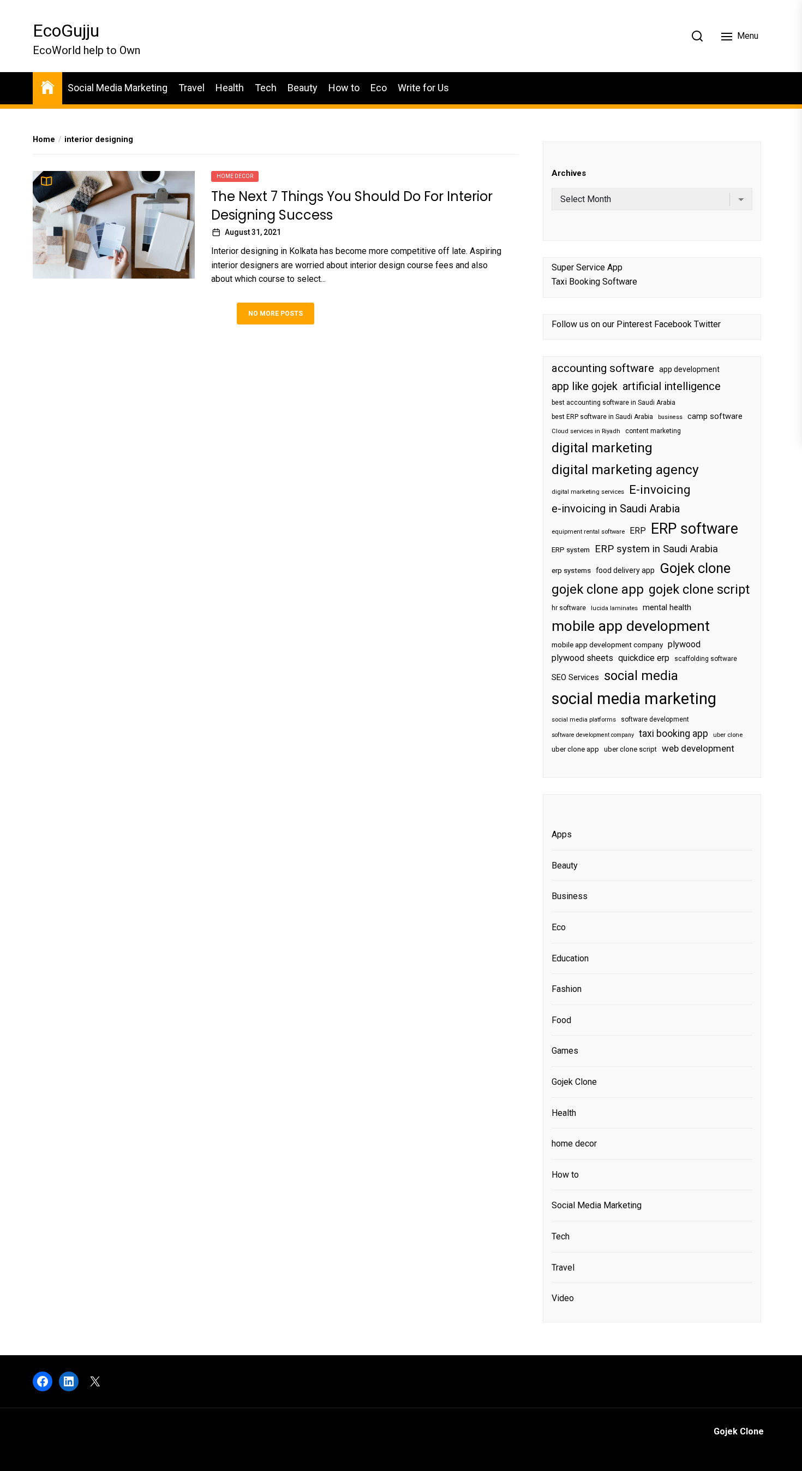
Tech (266, 87)
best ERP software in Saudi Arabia (602, 417)
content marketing (653, 431)
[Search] (697, 36)
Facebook (673, 324)
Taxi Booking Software (594, 281)
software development (655, 719)
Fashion (567, 989)
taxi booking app (673, 733)
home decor (235, 176)
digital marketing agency (625, 469)
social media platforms (584, 719)
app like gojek (585, 386)
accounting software (603, 368)
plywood (684, 644)
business (670, 417)
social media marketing (634, 698)
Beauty (303, 87)
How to (344, 87)
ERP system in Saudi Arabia (656, 548)
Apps (562, 834)
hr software (569, 608)
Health (230, 87)
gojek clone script (699, 589)
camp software (715, 416)
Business (570, 896)
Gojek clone (695, 568)
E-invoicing (660, 489)
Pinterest (634, 324)
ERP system (571, 550)
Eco (378, 87)
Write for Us (423, 87)
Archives (569, 173)
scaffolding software (705, 659)
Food (561, 1020)
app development (689, 369)
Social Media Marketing (117, 87)
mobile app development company (607, 645)
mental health (667, 607)
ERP (638, 531)
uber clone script (630, 749)
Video (563, 1298)
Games (565, 1050)
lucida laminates (614, 608)
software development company (593, 735)
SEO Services (575, 677)
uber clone (728, 735)
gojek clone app (598, 589)
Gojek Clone (574, 1082)
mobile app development (631, 626)
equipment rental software (588, 531)
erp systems (571, 570)
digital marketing (602, 448)
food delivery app (625, 570)
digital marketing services (588, 491)
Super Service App (587, 267)
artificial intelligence (672, 386)
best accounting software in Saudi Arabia (613, 402)
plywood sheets (582, 658)
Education (570, 958)
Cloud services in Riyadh (586, 431)
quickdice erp (643, 658)
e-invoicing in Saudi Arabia (616, 508)
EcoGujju (66, 30)
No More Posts (275, 313)
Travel (191, 87)
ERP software (694, 528)
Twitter (707, 324)
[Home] (47, 86)
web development (698, 748)
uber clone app (575, 749)
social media (641, 675)
